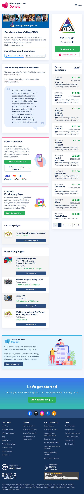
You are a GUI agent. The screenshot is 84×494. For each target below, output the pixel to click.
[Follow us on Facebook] (30, 415)
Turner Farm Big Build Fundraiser (31, 233)
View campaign (30, 241)
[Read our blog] (54, 415)
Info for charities (7, 429)
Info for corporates (8, 433)
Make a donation (16, 162)
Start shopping (12, 364)
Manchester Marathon (51, 458)
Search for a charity (30, 429)
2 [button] (63, 225)
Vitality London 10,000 (51, 443)
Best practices (70, 429)
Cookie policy (69, 444)
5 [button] (74, 225)
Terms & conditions (71, 437)
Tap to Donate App (8, 444)
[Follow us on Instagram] (42, 415)
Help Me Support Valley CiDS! (29, 279)
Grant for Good (7, 447)
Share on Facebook (15, 56)
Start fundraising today (13, 79)
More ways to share (37, 56)
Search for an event (51, 429)
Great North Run (49, 439)
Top (77, 67)
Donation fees (70, 426)
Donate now (68, 55)
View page (30, 273)
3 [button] (66, 225)
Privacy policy (69, 440)
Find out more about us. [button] (13, 45)
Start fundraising (13, 213)
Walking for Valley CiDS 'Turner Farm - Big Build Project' (30, 313)
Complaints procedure (72, 433)
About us (5, 426)
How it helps (6, 440)
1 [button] (60, 225)
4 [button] (70, 225)
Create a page (49, 426)
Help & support (7, 451)
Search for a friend (29, 433)
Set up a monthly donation (16, 168)
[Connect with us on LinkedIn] (48, 415)
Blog (3, 437)
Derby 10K (20, 296)
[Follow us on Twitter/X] (36, 415)
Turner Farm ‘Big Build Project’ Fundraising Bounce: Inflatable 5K (26, 260)
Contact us (5, 455)
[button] (72, 42)
